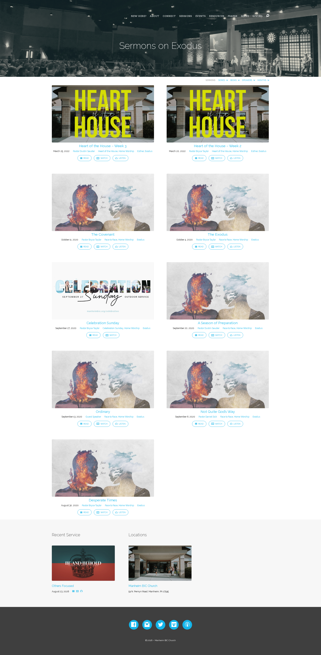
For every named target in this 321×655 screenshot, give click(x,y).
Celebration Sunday (103, 323)
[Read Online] (73, 591)
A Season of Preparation (218, 323)
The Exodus (218, 234)
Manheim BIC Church (143, 586)
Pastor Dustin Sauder (84, 151)
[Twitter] (160, 624)
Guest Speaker (93, 416)
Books (233, 80)
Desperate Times (103, 500)
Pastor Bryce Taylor (199, 151)
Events (200, 16)
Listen (122, 158)
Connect (169, 16)
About (154, 16)
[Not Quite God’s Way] (218, 405)
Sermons (185, 16)
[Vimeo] (173, 624)
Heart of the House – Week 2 (217, 146)
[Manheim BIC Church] (160, 578)
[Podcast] (187, 624)
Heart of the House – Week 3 (103, 146)
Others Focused (63, 586)
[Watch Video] (77, 591)
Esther (140, 151)
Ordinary (103, 412)
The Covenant (102, 234)
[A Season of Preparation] (218, 317)
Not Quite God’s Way (218, 412)
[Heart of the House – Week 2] (218, 140)
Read (86, 158)
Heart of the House (108, 151)
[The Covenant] (103, 228)
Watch (104, 158)
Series (222, 80)
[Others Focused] (83, 578)
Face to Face (111, 239)
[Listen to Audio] (81, 591)
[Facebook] (133, 624)
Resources (216, 16)
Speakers (247, 80)
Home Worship (126, 151)
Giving (257, 16)
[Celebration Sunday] (103, 317)
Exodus (148, 151)
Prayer (232, 16)
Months (262, 80)
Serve (245, 16)
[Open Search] (267, 15)
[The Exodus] (218, 228)
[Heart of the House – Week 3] (103, 140)
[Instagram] (147, 624)
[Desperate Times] (103, 494)
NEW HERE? (138, 16)
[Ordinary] (103, 405)
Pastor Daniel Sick (208, 416)
